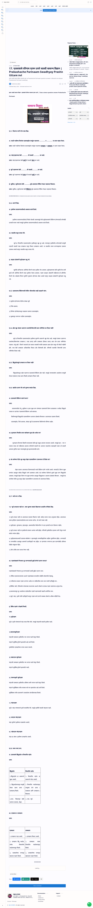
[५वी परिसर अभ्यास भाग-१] (78, 72)
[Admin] (16, 84)
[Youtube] (9, 901)
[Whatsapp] (14, 901)
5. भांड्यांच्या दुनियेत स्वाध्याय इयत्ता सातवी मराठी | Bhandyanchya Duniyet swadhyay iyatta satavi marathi (78, 93)
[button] (2, 2)
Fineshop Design (87, 905)
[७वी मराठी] (76, 89)
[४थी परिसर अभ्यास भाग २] (84, 115)
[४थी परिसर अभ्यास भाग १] (73, 115)
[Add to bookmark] (88, 47)
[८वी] (75, 98)
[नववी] (56, 6)
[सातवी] (48, 6)
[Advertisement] (49, 25)
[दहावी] (59, 6)
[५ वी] (84, 118)
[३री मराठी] (73, 112)
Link (41, 10)
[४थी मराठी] (73, 118)
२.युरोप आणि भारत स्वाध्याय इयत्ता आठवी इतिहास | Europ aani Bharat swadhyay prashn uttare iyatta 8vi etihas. (79, 84)
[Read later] (60, 84)
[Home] (2, 7)
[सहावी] (44, 6)
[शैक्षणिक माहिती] (65, 6)
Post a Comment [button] (37, 885)
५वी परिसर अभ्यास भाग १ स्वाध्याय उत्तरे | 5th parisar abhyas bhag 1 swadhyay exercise (78, 76)
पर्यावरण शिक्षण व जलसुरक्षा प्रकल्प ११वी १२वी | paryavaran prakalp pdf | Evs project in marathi (78, 63)
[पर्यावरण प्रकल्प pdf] (78, 60)
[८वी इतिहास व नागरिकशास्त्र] (80, 81)
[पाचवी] (40, 6)
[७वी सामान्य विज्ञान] (13, 874)
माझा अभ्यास (6, 2)
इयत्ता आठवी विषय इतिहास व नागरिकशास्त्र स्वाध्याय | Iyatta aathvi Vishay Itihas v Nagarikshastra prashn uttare (79, 102)
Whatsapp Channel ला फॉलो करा (50, 10)
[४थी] (84, 112)
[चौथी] (36, 6)
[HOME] (32, 6)
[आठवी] (52, 6)
